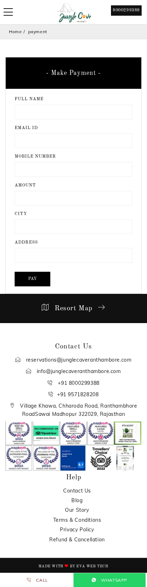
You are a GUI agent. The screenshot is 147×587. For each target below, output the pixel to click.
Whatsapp (113, 580)
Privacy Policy (77, 529)
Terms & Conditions (77, 520)
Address (26, 242)
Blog (76, 500)
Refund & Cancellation (77, 539)
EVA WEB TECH (92, 566)
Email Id (26, 128)
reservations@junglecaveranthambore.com (77, 360)
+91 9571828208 (77, 394)
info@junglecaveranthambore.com (78, 371)
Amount (25, 185)
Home (15, 31)
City (21, 214)
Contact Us (77, 491)
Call (41, 580)
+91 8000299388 (78, 383)
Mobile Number (35, 156)
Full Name (29, 99)
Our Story (77, 510)
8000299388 (126, 10)
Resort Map (73, 308)
